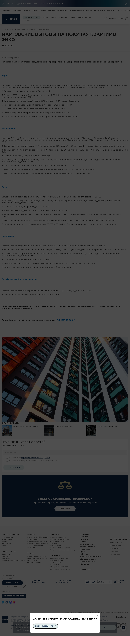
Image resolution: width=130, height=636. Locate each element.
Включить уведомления (45, 626)
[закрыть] (97, 615)
